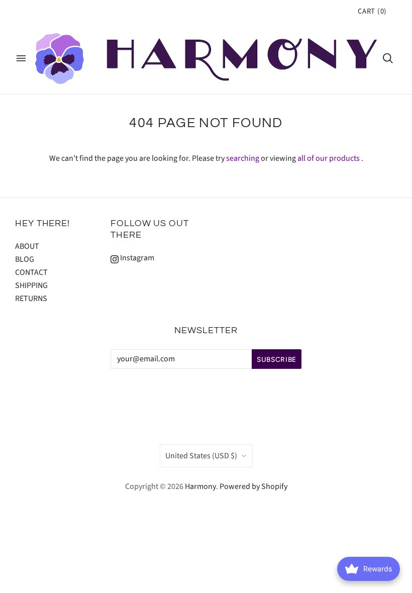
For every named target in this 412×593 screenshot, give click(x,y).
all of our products (328, 158)
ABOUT (27, 246)
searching (242, 158)
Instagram (136, 257)
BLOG (24, 259)
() (372, 11)
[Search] (388, 58)
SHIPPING (31, 285)
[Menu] (21, 58)
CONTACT (31, 272)
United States (201, 455)
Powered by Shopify (253, 486)
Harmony (200, 486)
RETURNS (31, 298)
